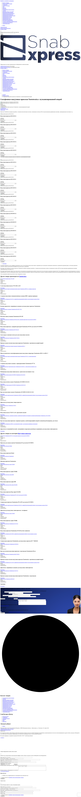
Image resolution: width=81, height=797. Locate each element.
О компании (5, 4)
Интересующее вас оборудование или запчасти (9, 604)
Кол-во (1, 120)
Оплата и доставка (6, 5)
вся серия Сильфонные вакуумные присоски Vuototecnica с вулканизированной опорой (15, 156)
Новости (4, 7)
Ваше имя (2, 591)
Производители (6, 716)
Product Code (2, 791)
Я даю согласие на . (13, 611)
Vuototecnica (22, 276)
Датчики (4, 10)
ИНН (1, 595)
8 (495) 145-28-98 (10, 729)
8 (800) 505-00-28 (3, 27)
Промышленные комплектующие (9, 15)
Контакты (4, 8)
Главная (4, 94)
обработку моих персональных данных (16, 611)
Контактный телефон (4, 593)
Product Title (2, 793)
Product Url (2, 792)
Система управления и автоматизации (10, 21)
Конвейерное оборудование (8, 12)
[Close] (0, 159)
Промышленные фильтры (7, 19)
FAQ (3, 6)
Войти (4, 25)
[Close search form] (0, 31)
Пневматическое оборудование (8, 13)
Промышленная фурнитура (8, 14)
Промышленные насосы (7, 17)
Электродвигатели (6, 23)
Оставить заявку (3, 29)
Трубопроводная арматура (8, 22)
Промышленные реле (7, 18)
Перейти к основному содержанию (7, 0)
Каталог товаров (6, 2)
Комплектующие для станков (8, 11)
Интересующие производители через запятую (9, 599)
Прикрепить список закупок (5, 597)
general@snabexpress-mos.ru (5, 28)
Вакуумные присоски (24, 433)
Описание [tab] (4, 263)
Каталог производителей (7, 3)
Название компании (4, 596)
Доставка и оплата (6, 718)
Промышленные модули (7, 16)
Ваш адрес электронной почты (6, 594)
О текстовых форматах (4, 605)
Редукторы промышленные (8, 20)
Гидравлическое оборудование (8, 9)
